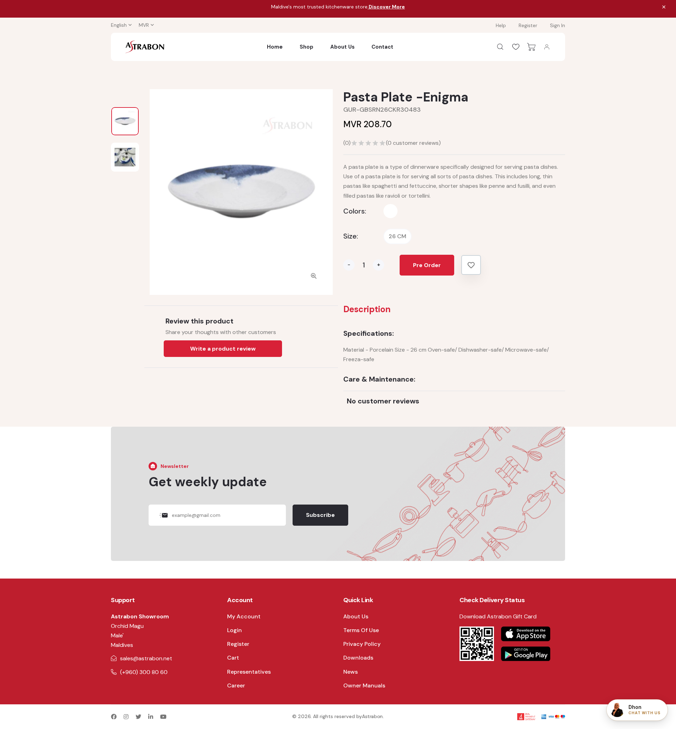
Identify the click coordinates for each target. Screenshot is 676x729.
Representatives (249, 671)
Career (236, 685)
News (350, 671)
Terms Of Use (361, 630)
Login (234, 630)
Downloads (358, 657)
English (119, 25)
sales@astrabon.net (146, 658)
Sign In (557, 25)
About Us (342, 46)
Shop (306, 46)
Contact (382, 46)
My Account (244, 616)
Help (501, 25)
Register (528, 25)
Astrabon (372, 716)
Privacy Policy (362, 644)
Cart (233, 657)
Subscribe (320, 515)
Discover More (386, 7)
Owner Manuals (364, 685)
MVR (144, 25)
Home (275, 46)
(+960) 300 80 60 (144, 672)
